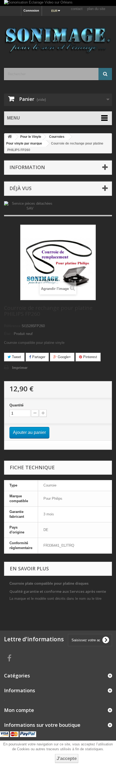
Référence (12, 326)
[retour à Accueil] (10, 136)
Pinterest (89, 357)
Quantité (16, 405)
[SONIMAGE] (58, 37)
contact (77, 9)
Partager (38, 357)
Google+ (64, 357)
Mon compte (19, 710)
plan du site (96, 9)
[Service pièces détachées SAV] (30, 206)
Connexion (31, 10)
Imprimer (20, 368)
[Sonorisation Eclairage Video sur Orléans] (58, 3)
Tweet (16, 357)
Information (27, 167)
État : (8, 334)
